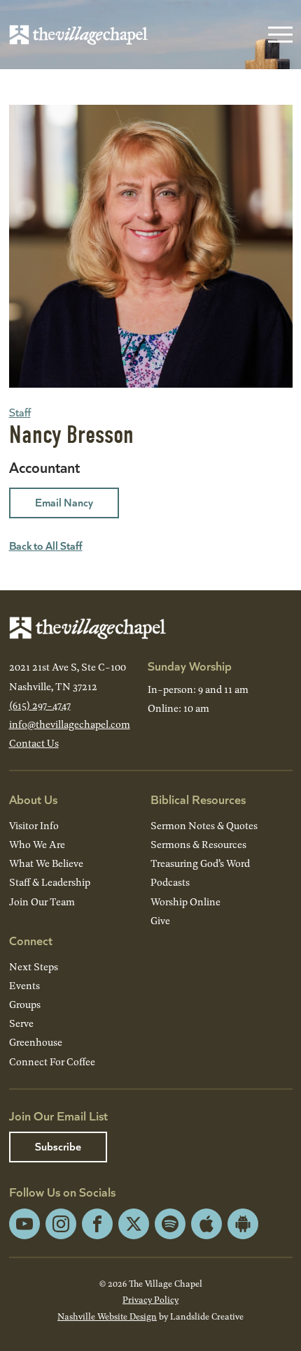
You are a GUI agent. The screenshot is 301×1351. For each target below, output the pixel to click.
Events (24, 985)
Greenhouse (35, 1042)
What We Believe (46, 863)
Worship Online (185, 901)
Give (160, 920)
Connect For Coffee (52, 1061)
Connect (30, 940)
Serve (21, 1023)
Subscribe (58, 1146)
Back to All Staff (46, 545)
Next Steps (33, 966)
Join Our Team (42, 901)
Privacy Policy (150, 1299)
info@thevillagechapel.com (69, 724)
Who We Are (37, 844)
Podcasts (170, 882)
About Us (33, 799)
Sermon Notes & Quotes (204, 825)
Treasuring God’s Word (200, 863)
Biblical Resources (198, 799)
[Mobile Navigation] (277, 35)
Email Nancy (64, 502)
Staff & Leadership (49, 882)
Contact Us (34, 743)
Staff (20, 411)
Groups (25, 1004)
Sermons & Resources (198, 844)
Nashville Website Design (107, 1316)
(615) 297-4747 (40, 705)
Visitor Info (34, 825)
